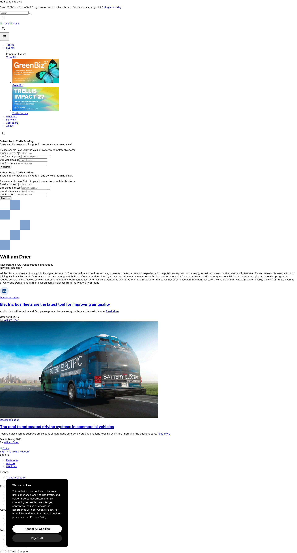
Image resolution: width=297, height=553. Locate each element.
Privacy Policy (38, 517)
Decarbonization (9, 297)
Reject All (37, 538)
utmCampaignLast (10, 156)
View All (11, 57)
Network (11, 119)
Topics (10, 44)
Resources (12, 460)
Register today (112, 7)
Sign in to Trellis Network (15, 451)
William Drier (11, 319)
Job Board (12, 122)
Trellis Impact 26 (16, 477)
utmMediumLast (9, 159)
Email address (9, 153)
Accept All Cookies (37, 528)
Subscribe (5, 167)
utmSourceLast (9, 163)
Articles (10, 463)
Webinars (11, 116)
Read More (112, 311)
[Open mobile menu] (4, 36)
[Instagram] (6, 533)
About (9, 125)
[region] (37, 513)
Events (10, 47)
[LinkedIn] (2, 533)
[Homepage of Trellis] (4, 448)
